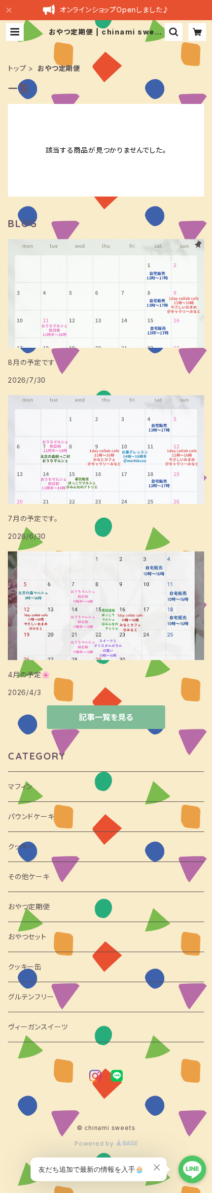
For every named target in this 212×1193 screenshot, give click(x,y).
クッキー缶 (25, 966)
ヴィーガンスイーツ (38, 1027)
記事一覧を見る (106, 717)
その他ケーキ (29, 876)
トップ (17, 68)
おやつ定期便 (29, 906)
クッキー (21, 846)
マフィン (20, 786)
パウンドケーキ (31, 816)
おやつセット (27, 936)
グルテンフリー (31, 997)
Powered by (95, 1143)
